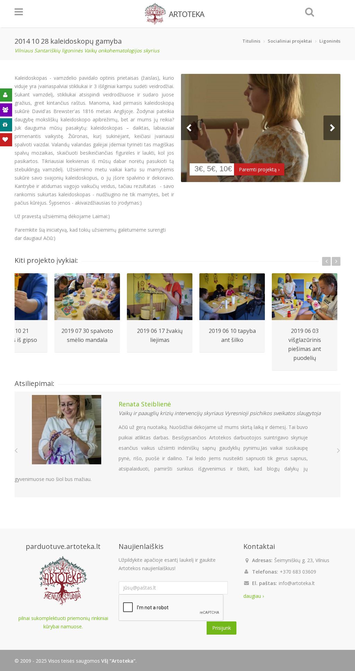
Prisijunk (221, 628)
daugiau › (253, 596)
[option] (87, 313)
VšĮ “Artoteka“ (118, 660)
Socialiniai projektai (290, 41)
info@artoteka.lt (297, 583)
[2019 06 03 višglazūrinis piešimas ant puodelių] (304, 296)
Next (331, 127)
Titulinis (251, 41)
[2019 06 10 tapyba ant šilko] (232, 296)
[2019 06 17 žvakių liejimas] (159, 296)
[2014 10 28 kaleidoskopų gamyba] (260, 128)
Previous (189, 127)
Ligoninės (329, 41)
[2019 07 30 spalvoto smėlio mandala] (87, 296)
